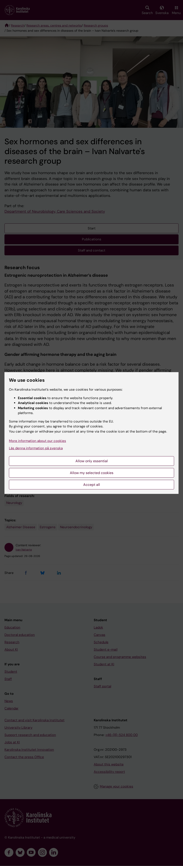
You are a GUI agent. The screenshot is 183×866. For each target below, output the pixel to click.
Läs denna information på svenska (36, 448)
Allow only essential (91, 461)
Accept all (91, 484)
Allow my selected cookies (91, 472)
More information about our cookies (37, 441)
